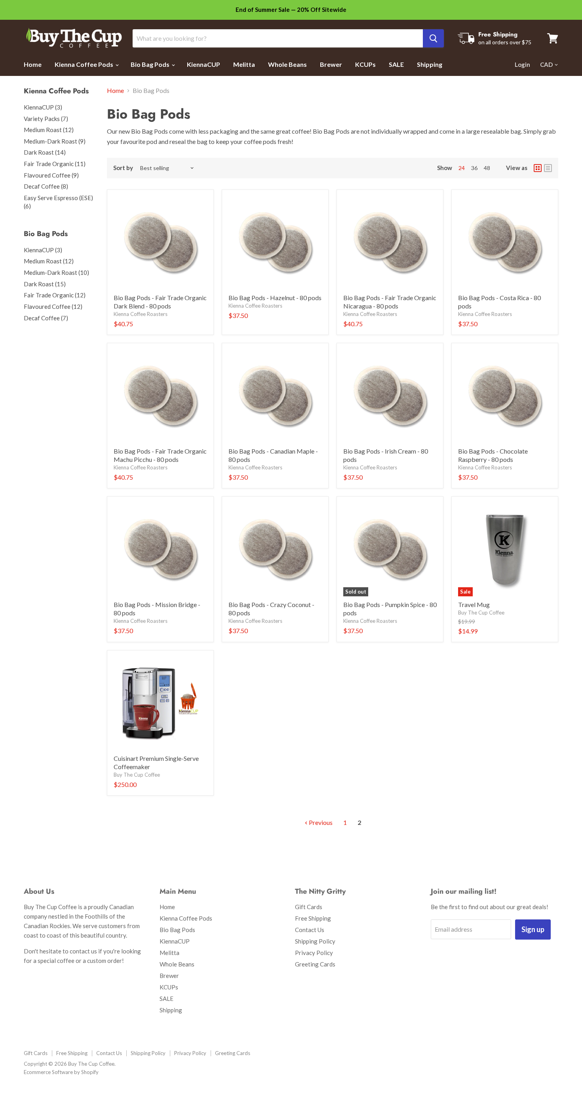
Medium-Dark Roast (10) (56, 272)
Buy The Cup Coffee (481, 612)
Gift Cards (308, 906)
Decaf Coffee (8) (46, 186)
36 (474, 168)
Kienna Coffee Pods (84, 64)
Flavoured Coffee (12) (53, 306)
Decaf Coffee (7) (46, 318)
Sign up (532, 929)
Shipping (429, 64)
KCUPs (365, 64)
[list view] (548, 168)
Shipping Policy (315, 941)
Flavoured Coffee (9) (51, 175)
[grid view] (538, 168)
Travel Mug (474, 604)
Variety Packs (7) (46, 118)
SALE (396, 64)
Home (33, 64)
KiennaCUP (203, 64)
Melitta (244, 64)
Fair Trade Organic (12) (55, 295)
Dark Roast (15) (45, 283)
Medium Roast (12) (49, 129)
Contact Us (309, 929)
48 (487, 168)
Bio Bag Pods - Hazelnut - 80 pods (274, 297)
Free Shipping (313, 918)
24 (461, 168)
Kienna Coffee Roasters (140, 314)
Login (522, 64)
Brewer (331, 64)
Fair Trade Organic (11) (55, 163)
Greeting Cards (315, 964)
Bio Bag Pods (151, 64)
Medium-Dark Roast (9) (55, 141)
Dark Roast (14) (45, 152)
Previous (320, 822)
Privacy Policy (314, 952)
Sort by (123, 168)
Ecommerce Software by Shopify (61, 1072)
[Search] (433, 38)
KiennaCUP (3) (43, 107)
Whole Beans (287, 64)
